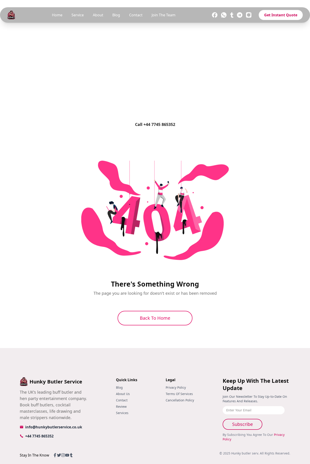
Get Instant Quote (280, 14)
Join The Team (163, 14)
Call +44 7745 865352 (155, 124)
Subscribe (242, 424)
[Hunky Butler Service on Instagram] (248, 15)
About (98, 14)
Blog (116, 14)
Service (77, 14)
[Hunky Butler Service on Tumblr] (231, 15)
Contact (136, 14)
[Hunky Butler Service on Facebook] (214, 15)
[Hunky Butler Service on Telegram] (239, 15)
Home (57, 14)
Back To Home (155, 318)
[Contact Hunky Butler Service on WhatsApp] (223, 15)
